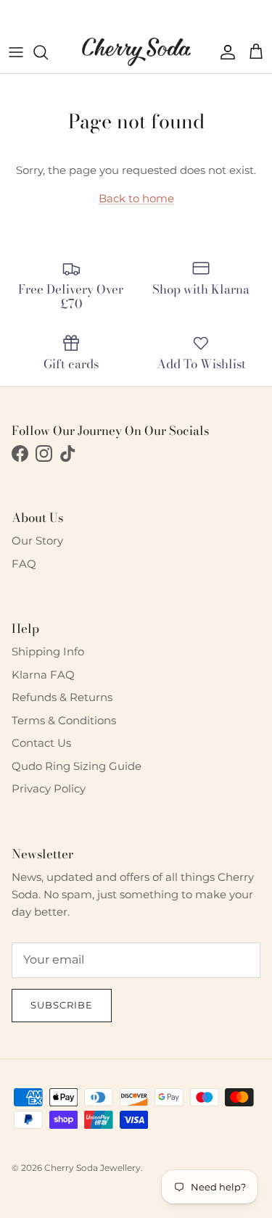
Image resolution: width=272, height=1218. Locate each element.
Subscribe (61, 1005)
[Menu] (16, 52)
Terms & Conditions (64, 720)
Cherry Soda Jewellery (92, 1167)
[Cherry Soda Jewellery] (136, 52)
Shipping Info (48, 651)
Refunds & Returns (62, 697)
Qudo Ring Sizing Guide (76, 766)
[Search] (48, 52)
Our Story (37, 540)
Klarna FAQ (43, 675)
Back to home (136, 198)
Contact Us (41, 743)
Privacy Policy (49, 788)
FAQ (24, 564)
